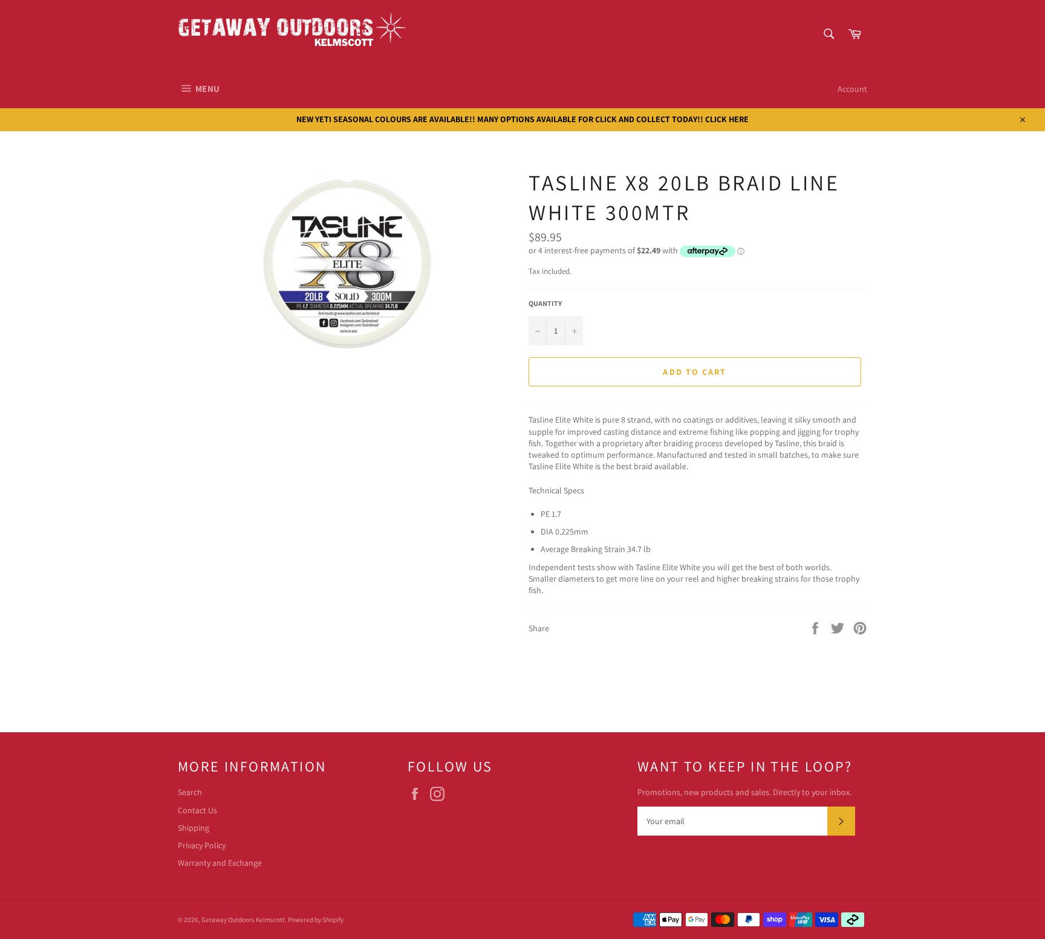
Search (190, 792)
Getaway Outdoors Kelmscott (243, 919)
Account (852, 88)
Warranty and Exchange (220, 862)
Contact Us (197, 810)
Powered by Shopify (315, 919)
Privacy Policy (202, 845)
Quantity (545, 303)
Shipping (193, 827)
